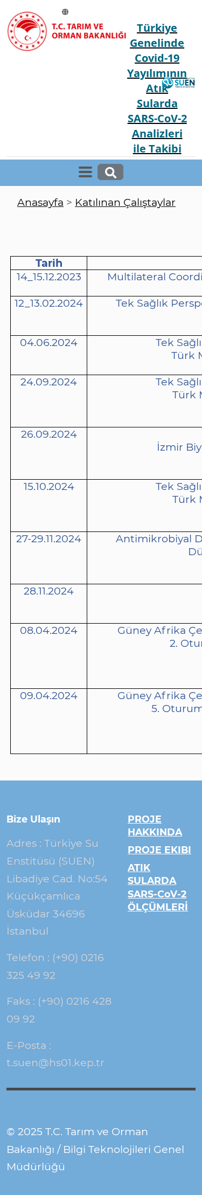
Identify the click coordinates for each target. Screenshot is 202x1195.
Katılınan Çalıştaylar (125, 202)
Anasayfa (40, 202)
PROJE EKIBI (159, 849)
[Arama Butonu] (110, 171)
